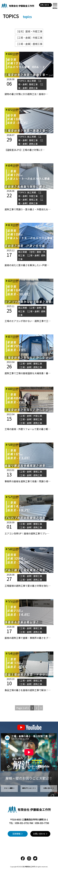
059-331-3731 (22, 823)
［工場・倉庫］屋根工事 (29, 44)
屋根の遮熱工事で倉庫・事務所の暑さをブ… (28, 638)
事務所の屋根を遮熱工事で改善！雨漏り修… (28, 481)
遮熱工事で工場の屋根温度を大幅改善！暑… (28, 373)
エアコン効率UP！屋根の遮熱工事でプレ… (27, 533)
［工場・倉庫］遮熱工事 (30, 367)
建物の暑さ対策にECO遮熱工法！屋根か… (26, 94)
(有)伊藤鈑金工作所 (28, 866)
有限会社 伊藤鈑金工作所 (34, 809)
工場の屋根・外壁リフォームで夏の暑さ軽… (27, 429)
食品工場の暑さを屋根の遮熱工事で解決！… (28, 690)
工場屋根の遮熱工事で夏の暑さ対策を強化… (28, 585)
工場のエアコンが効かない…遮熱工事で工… (28, 321)
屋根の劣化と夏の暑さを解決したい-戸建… (27, 265)
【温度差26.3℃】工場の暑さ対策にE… (25, 150)
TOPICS (22, 80)
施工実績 (31, 80)
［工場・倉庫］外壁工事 (29, 37)
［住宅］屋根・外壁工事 (29, 31)
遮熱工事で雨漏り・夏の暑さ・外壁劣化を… (28, 209)
